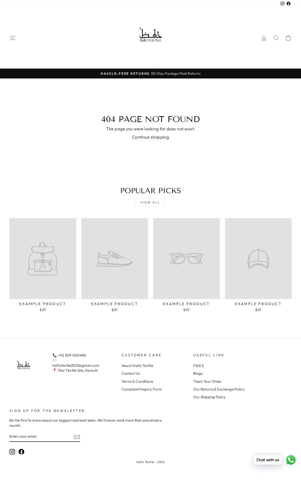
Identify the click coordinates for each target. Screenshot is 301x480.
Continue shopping (150, 137)
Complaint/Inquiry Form (142, 389)
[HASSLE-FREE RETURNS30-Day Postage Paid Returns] (150, 73)
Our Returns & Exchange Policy (219, 389)
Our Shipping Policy (209, 397)
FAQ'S (198, 365)
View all (150, 202)
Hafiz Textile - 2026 (150, 462)
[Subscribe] (77, 437)
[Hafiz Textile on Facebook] (21, 452)
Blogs (197, 373)
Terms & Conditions (137, 381)
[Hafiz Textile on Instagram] (12, 452)
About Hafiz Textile (138, 365)
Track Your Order (207, 381)
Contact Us (131, 373)
